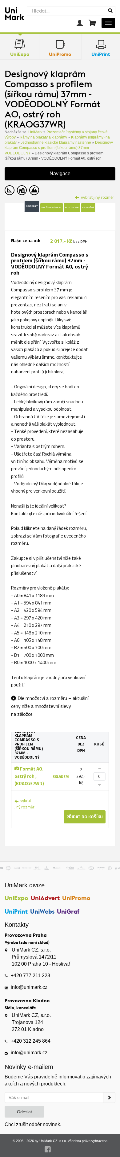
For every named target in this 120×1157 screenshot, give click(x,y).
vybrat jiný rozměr (24, 803)
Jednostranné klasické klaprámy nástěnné (56, 142)
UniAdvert (45, 898)
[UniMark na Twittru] (60, 1149)
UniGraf (68, 911)
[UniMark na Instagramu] (72, 1149)
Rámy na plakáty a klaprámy (43, 137)
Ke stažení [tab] (88, 207)
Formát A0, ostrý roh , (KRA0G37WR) (29, 776)
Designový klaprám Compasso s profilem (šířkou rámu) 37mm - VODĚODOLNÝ (59, 147)
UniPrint (16, 911)
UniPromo (76, 898)
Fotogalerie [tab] (72, 207)
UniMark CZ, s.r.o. (53, 1141)
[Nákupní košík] (92, 22)
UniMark (35, 132)
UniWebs (42, 911)
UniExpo (16, 898)
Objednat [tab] (32, 206)
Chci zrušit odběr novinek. (33, 1124)
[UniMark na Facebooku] (48, 1149)
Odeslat (24, 1111)
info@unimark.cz (29, 987)
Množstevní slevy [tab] (52, 207)
